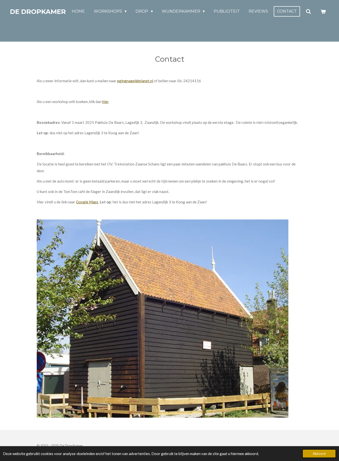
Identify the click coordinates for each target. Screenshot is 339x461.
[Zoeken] (308, 11)
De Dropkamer (38, 12)
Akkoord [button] (319, 454)
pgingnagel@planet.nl (135, 81)
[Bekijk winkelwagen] (323, 11)
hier (105, 101)
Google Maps (87, 202)
